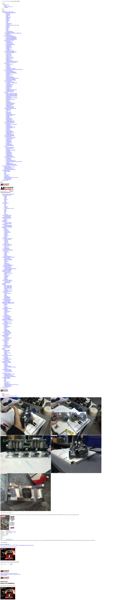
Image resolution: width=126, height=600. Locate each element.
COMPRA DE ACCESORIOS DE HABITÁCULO (14, 69)
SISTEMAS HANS (9, 76)
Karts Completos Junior (8, 287)
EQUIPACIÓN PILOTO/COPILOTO (8, 257)
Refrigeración (6, 229)
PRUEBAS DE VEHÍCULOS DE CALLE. (11, 177)
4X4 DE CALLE (9, 139)
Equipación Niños (7, 297)
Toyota (5, 209)
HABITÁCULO (7, 63)
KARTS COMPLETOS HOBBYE (11, 97)
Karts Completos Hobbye (8, 289)
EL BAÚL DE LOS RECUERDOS (10, 169)
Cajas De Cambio (7, 231)
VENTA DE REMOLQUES (10, 160)
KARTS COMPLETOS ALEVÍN (11, 93)
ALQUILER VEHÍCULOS (6, 217)
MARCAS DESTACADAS (6, 195)
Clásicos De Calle (7, 272)
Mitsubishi (6, 199)
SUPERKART (8, 96)
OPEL (7, 22)
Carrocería (6, 233)
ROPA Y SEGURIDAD (8, 70)
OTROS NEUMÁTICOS (6, 249)
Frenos (5, 235)
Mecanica (5, 292)
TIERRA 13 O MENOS (10, 57)
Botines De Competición (8, 259)
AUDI (7, 30)
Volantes (5, 253)
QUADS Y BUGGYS (9, 138)
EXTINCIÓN (8, 67)
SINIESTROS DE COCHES (9, 168)
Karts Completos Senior (8, 288)
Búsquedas (6, 219)
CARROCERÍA (9, 45)
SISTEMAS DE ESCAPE (10, 44)
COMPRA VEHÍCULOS (10, 120)
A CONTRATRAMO (7, 179)
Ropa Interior (6, 261)
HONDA (7, 27)
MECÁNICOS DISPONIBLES (11, 38)
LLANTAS (8, 101)
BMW (7, 16)
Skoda (5, 202)
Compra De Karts (7, 300)
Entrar (5, 5)
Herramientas (6, 368)
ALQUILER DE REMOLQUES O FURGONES (14, 161)
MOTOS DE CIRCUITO (10, 147)
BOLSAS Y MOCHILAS (10, 77)
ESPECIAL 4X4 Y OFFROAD (9, 135)
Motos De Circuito (7, 350)
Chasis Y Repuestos (7, 293)
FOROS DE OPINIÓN (6, 170)
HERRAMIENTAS (9, 163)
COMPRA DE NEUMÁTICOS (11, 62)
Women (9, 539)
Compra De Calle (7, 281)
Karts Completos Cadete (8, 286)
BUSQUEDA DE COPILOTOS (11, 37)
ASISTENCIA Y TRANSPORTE (9, 157)
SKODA (7, 20)
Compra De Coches (7, 216)
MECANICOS (4, 224)
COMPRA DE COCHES (10, 32)
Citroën (5, 196)
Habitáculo (6, 277)
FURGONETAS (9, 159)
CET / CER (6, 175)
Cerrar (3, 3)
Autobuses (6, 364)
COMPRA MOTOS (9, 155)
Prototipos (5, 306)
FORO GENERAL (7, 171)
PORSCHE (8, 19)
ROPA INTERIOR (9, 74)
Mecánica (5, 309)
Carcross (5, 320)
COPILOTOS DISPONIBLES (11, 36)
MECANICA (8, 98)
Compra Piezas (6, 360)
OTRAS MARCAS (9, 31)
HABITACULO (5, 250)
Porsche (5, 201)
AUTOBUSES (8, 158)
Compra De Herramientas (8, 371)
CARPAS (7, 162)
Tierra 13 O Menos (7, 245)
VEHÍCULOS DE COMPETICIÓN (10, 12)
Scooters (5, 353)
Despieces (5, 356)
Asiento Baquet (6, 251)
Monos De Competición (8, 258)
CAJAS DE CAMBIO (9, 43)
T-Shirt (7, 539)
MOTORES (8, 83)
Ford (5, 200)
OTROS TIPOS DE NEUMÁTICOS (12, 61)
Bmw (5, 198)
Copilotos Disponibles (7, 222)
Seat (5, 204)
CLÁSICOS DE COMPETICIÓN (11, 82)
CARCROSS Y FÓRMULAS (7, 319)
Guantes (5, 260)
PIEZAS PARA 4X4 (5, 340)
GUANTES (8, 73)
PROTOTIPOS (8, 136)
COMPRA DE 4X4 (9, 144)
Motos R (5, 351)
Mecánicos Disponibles (8, 225)
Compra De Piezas (7, 266)
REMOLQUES (8, 105)
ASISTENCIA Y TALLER (6, 361)
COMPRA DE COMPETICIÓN (11, 89)
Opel (5, 205)
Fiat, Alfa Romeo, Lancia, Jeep (9, 208)
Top (11, 539)
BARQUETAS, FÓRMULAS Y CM (8, 302)
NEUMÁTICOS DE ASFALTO (7, 238)
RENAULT (8, 15)
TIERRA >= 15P (9, 59)
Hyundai (5, 207)
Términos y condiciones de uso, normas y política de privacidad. (10, 574)
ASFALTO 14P (8, 53)
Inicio (3, 393)
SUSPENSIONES (9, 47)
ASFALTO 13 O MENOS (10, 52)
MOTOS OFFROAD (9, 148)
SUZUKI (7, 26)
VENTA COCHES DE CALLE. (9, 166)
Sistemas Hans (6, 263)
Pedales (5, 254)
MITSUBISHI (8, 17)
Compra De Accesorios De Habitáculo (10, 268)
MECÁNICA (8, 112)
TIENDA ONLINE (5, 180)
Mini (5, 211)
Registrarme (6, 7)
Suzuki (5, 210)
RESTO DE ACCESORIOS (10, 68)
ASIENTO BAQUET (9, 64)
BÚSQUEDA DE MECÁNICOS (11, 39)
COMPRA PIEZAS (9, 156)
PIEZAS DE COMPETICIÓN (9, 40)
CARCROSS (8, 123)
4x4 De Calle (6, 339)
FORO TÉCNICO (7, 176)
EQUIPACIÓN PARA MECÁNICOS (12, 78)
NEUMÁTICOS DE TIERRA (7, 244)
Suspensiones (6, 276)
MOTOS (5, 146)
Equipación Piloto (7, 331)
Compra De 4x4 (6, 346)
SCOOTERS (8, 150)
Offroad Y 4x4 (6, 248)
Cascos (5, 262)
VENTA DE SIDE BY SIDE (10, 137)
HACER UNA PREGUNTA (5, 544)
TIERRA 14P (8, 58)
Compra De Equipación (8, 269)
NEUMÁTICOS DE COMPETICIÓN (10, 51)
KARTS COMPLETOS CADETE (11, 94)
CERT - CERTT (6, 174)
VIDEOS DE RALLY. (7, 178)
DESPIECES (8, 151)
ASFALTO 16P (8, 55)
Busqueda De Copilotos (8, 223)
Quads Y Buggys (7, 338)
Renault (5, 197)
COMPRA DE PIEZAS (10, 50)
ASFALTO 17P (8, 56)
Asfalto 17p (6, 242)
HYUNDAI (8, 24)
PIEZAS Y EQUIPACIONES (7, 291)
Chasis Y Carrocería (7, 311)
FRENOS (7, 48)
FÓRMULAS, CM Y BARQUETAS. (10, 108)
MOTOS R (8, 149)
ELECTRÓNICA (9, 42)
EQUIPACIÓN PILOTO (10, 132)
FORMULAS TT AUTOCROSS (11, 124)
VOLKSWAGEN (9, 23)
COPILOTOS (4, 221)
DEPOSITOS (8, 46)
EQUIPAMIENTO (9, 152)
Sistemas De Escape (7, 232)
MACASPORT (8, 530)
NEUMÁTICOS (9, 88)
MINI (7, 28)
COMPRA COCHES (7, 167)
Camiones (5, 363)
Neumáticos (6, 279)
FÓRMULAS (8, 110)
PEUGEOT (8, 13)
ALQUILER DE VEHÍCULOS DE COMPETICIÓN (12, 33)
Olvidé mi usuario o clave (8, 6)
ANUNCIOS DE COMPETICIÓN (7, 11)
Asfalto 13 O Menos (7, 239)
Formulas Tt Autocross (7, 321)
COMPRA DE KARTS (10, 106)
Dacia (5, 212)
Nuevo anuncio (6, 4)
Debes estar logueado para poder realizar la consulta (8, 546)
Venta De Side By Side (8, 337)
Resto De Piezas (6, 298)
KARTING (6, 92)
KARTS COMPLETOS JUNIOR (11, 95)
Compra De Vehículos (7, 370)
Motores (5, 228)
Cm (4, 305)
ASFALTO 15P (8, 54)
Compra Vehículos (7, 317)
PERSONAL (4, 220)
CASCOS (7, 75)
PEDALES (8, 66)
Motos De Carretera (7, 352)
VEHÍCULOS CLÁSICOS (6, 270)
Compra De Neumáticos (8, 267)
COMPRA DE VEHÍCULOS (11, 164)
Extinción (5, 255)
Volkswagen (6, 206)
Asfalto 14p (6, 240)
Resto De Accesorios (7, 256)
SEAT (7, 21)
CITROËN (8, 14)
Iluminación (6, 236)
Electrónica (6, 230)
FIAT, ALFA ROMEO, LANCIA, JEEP (12, 25)
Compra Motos (6, 359)
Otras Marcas (6, 214)
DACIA (7, 29)
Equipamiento (6, 357)
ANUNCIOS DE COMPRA (6, 215)
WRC (5, 172)
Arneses (5, 252)
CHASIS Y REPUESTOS (10, 99)
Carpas (5, 367)
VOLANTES (8, 65)
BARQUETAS (8, 109)
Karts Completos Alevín (8, 285)
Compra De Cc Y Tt (7, 333)
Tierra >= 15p (6, 247)
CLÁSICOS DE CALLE (10, 81)
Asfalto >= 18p (6, 243)
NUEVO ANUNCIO (3, 388)
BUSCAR (11, 191)
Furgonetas (6, 365)
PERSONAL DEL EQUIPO (8, 35)
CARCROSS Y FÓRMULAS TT (9, 122)
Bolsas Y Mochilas (7, 264)
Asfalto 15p (6, 241)
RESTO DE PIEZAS (9, 104)
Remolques (6, 290)
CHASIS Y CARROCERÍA (10, 114)
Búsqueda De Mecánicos (8, 226)
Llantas (5, 237)
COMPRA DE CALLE (10, 90)
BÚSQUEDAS (8, 34)
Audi (5, 213)
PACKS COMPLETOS (10, 71)
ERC (5, 380)
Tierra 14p (6, 246)
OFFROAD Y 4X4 (9, 60)
